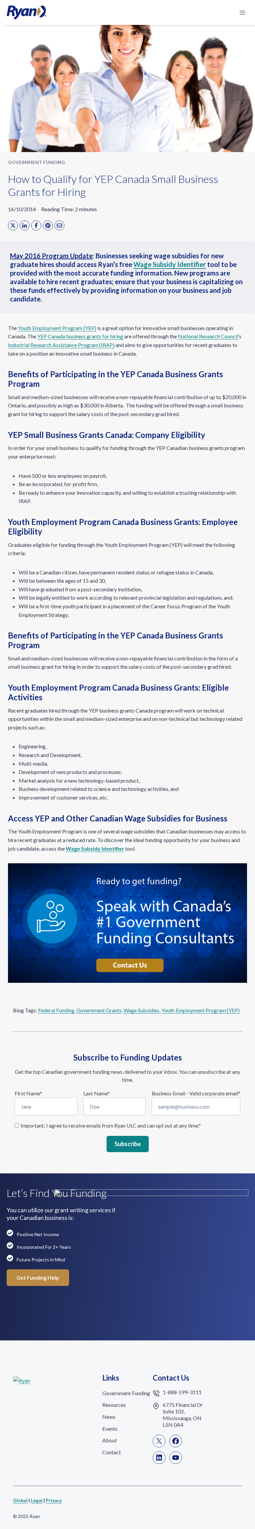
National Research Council (208, 336)
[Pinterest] (48, 225)
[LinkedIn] (25, 225)
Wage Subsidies (141, 1010)
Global (20, 1500)
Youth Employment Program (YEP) (57, 328)
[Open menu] (242, 12)
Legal (36, 1500)
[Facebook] (36, 225)
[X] (13, 225)
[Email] (59, 225)
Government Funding (36, 162)
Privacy (54, 1500)
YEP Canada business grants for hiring (80, 336)
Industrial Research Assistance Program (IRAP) (61, 345)
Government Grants (99, 1010)
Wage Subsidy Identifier (169, 264)
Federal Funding (56, 1010)
